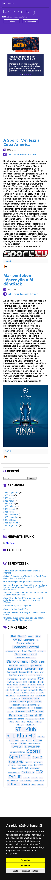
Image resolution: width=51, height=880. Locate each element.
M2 (7, 690)
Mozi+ (33, 693)
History (15, 685)
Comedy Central (25, 647)
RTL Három (20, 725)
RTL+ (22, 741)
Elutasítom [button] (25, 865)
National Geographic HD (19, 708)
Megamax (16, 693)
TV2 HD (15, 777)
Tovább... (9, 261)
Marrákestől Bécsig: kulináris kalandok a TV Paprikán (23, 571)
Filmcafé (22, 679)
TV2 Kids (26, 778)
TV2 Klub (34, 778)
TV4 (40, 778)
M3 (18, 690)
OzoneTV (10, 712)
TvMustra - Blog (18, 12)
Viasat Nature (38, 781)
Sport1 (34, 751)
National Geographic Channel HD (25, 705)
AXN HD (17, 639)
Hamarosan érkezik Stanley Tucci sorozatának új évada (25, 613)
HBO (25, 682)
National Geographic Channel (25, 701)
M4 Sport (24, 690)
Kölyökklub (26, 687)
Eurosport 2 (12, 672)
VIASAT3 (13, 784)
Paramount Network (15, 719)
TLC (26, 768)
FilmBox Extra (22, 675)
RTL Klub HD (21, 736)
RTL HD (38, 722)
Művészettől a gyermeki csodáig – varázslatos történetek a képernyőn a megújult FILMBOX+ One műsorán (25, 587)
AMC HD (22, 636)
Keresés (32, 478)
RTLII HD (37, 740)
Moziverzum (10, 695)
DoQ (34, 661)
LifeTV (41, 687)
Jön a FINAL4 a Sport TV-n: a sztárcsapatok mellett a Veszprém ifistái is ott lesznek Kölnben (23, 600)
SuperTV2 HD (17, 768)
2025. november (10, 517)
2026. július (8, 495)
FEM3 (36, 672)
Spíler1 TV (28, 762)
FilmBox (12, 675)
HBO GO (32, 682)
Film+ (42, 672)
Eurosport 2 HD (25, 672)
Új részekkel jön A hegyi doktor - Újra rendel (23, 581)
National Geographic (30, 698)
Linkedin (34, 154)
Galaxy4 (18, 682)
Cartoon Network (25, 643)
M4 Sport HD (33, 690)
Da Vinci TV (41, 651)
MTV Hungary (40, 695)
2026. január (8, 512)
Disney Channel (18, 661)
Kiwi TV (18, 687)
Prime (12, 722)
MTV (32, 695)
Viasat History (25, 781)
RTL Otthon (41, 737)
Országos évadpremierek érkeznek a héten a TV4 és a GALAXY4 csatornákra (23, 619)
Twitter (16, 154)
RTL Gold (30, 722)
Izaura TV (40, 685)
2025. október (9, 520)
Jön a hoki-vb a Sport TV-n (15, 609)
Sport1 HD (20, 757)
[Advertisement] (25, 103)
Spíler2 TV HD (21, 765)
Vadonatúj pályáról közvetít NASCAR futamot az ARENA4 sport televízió (25, 593)
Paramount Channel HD (25, 715)
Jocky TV (11, 687)
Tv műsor (11, 21)
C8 (37, 640)
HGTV (9, 685)
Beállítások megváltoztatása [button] (25, 871)
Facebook (24, 154)
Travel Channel (34, 768)
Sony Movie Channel (34, 743)
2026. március (9, 506)
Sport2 (37, 757)
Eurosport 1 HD (33, 668)
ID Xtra (33, 685)
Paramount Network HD (35, 719)
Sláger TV (14, 743)
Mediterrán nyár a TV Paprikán (17, 605)
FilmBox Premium (35, 675)
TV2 (39, 772)
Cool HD (32, 651)
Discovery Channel (25, 654)
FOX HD (11, 682)
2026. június (8, 498)
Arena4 (30, 636)
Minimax (25, 693)
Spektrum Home (17, 752)
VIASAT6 (26, 784)
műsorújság (30, 21)
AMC (13, 636)
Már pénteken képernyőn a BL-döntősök (19, 280)
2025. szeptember (11, 523)
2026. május (8, 501)
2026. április (9, 503)
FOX (40, 678)
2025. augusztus (11, 525)
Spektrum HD (32, 746)
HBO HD (40, 682)
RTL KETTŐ (30, 725)
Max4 (9, 693)
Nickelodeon (37, 708)
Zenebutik (40, 785)
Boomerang (29, 640)
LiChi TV (34, 687)
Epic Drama (24, 666)
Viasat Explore (12, 781)
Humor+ (22, 685)
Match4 (42, 690)
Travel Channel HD (14, 773)
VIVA (33, 785)
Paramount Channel (29, 711)
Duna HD (13, 665)
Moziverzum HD (23, 695)
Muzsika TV (16, 698)
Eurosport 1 (15, 668)
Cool (24, 651)
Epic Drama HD (36, 666)
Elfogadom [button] (25, 860)
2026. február (9, 509)
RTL (23, 722)
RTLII (28, 740)
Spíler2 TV (11, 765)
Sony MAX (22, 743)
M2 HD (12, 690)
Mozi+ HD (40, 693)
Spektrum (16, 746)
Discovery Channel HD (25, 658)
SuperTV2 (38, 765)
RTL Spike (14, 740)
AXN (38, 636)
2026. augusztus (11, 492)
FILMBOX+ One (12, 679)
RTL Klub (25, 729)
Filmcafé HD (31, 679)
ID (28, 685)
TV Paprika (28, 772)
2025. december (10, 514)
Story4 (30, 765)
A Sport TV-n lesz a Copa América (21, 142)
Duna (41, 662)
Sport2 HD (16, 762)
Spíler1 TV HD (38, 762)
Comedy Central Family (13, 651)
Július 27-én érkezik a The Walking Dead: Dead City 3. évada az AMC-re (24, 577)
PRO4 (17, 722)
